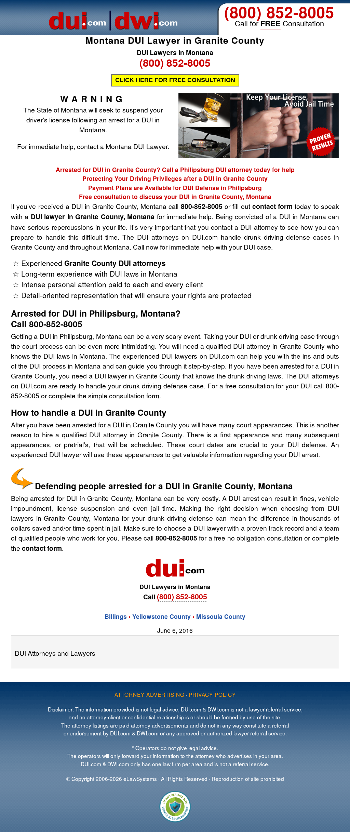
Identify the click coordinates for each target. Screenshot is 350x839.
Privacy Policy (212, 694)
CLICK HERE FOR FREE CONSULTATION (175, 80)
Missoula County (220, 616)
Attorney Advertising (150, 694)
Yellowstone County (161, 616)
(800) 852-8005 (279, 12)
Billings (116, 616)
